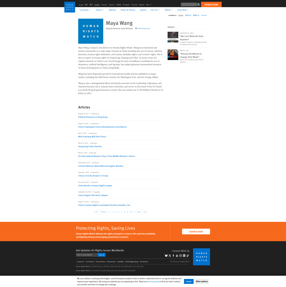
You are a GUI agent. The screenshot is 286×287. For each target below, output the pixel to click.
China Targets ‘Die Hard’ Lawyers (93, 195)
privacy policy (153, 281)
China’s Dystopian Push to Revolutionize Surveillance (102, 126)
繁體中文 (196, 15)
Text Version (144, 262)
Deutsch (112, 5)
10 (131, 212)
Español (141, 5)
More (149, 5)
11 (135, 212)
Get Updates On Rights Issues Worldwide (100, 250)
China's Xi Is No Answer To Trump (93, 175)
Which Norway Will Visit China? (92, 136)
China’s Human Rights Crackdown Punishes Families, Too (104, 205)
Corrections (90, 262)
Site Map (120, 262)
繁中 (91, 5)
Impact (143, 9)
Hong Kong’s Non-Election (90, 146)
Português (126, 5)
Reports (112, 9)
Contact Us (80, 262)
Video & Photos (128, 9)
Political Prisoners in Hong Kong (92, 116)
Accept (188, 281)
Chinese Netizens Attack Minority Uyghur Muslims (100, 165)
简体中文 (188, 15)
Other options (202, 281)
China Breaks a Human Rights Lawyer (95, 185)
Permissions (111, 262)
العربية (81, 5)
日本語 (118, 5)
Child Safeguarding (131, 262)
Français (104, 5)
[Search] (198, 4)
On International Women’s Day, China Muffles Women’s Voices (106, 156)
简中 (86, 5)
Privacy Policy (100, 262)
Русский (134, 5)
